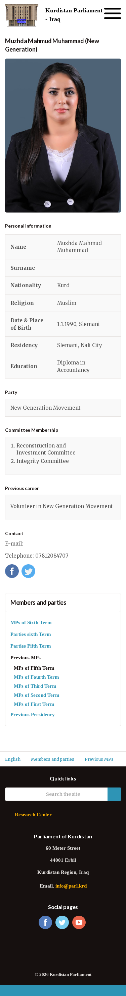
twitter (62, 922)
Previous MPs (25, 658)
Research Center (33, 815)
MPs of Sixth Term (31, 623)
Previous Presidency (32, 715)
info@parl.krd (71, 886)
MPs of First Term (34, 704)
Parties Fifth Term (30, 646)
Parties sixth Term (30, 635)
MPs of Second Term (36, 695)
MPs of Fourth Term (36, 677)
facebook (45, 922)
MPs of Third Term (35, 686)
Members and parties (38, 602)
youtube (79, 922)
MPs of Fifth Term (34, 668)
